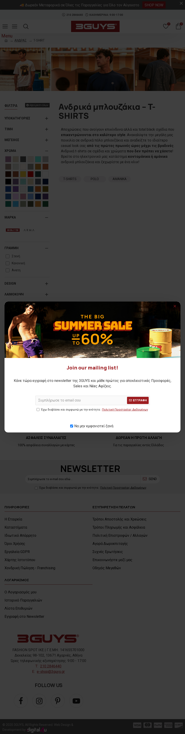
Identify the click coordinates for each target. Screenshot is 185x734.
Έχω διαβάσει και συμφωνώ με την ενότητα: (94, 409)
